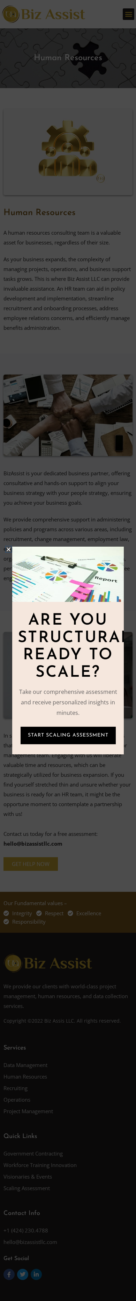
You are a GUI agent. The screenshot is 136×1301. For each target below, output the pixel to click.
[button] (8, 549)
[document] (68, 650)
